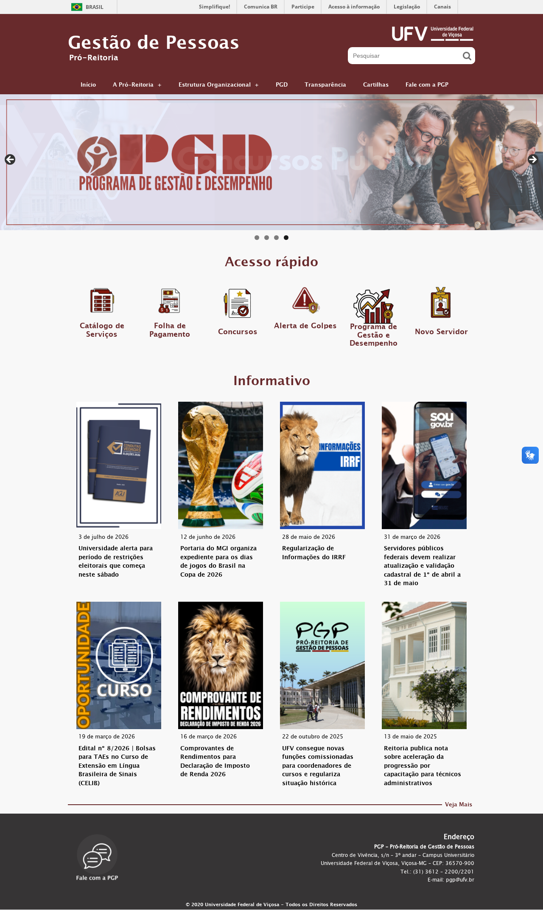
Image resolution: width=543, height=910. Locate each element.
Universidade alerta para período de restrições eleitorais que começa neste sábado (115, 562)
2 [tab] (266, 237)
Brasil (95, 7)
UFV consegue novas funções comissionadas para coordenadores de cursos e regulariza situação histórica (317, 767)
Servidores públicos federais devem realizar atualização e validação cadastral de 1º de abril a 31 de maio (422, 567)
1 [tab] (257, 237)
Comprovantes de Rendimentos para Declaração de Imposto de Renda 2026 (215, 762)
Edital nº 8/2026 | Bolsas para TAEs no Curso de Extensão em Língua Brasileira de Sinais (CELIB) (117, 767)
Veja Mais (458, 806)
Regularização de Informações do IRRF (314, 554)
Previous (10, 160)
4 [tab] (286, 237)
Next (532, 160)
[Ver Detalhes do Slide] (271, 162)
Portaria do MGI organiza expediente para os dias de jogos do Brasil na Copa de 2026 (218, 562)
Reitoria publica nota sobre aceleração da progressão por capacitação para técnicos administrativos (422, 767)
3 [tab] (276, 237)
